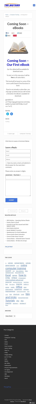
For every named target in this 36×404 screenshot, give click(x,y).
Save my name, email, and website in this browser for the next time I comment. (17, 165)
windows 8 (23, 303)
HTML (7, 278)
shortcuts (16, 294)
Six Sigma (7, 370)
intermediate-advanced (14, 280)
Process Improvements (11, 367)
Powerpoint (8, 365)
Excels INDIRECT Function (14, 230)
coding (24, 265)
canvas (10, 263)
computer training (15, 268)
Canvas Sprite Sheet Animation (16, 234)
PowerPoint (18, 289)
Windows (7, 376)
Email (6, 344)
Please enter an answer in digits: (15, 171)
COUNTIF (8, 271)
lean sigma (12, 284)
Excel (8, 275)
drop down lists (19, 272)
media (12, 287)
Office (19, 286)
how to (22, 275)
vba (17, 301)
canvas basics (19, 263)
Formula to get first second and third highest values (17, 225)
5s (5, 263)
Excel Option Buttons (13, 228)
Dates (6, 342)
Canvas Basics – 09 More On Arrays (17, 240)
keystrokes (26, 282)
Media (6, 361)
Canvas (7, 335)
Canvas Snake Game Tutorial (15, 236)
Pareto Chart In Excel (13, 222)
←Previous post (12, 211)
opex (25, 287)
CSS (13, 271)
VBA (6, 374)
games (14, 275)
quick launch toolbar (21, 291)
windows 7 (15, 303)
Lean (6, 359)
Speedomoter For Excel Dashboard (17, 232)
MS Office (7, 363)
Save (16, 35)
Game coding (8, 348)
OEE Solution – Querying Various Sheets (18, 220)
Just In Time (8, 357)
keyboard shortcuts (17, 282)
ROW (10, 294)
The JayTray (9, 246)
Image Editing (8, 354)
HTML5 (14, 278)
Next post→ (23, 211)
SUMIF (22, 294)
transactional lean (23, 298)
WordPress (23, 401)
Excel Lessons (8, 346)
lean (6, 284)
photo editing (9, 289)
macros (19, 284)
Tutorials (10, 300)
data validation (20, 271)
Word (6, 305)
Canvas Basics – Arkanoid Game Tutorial (18, 238)
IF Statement (22, 278)
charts (17, 265)
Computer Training (25, 133)
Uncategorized (9, 372)
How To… (7, 350)
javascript (8, 282)
